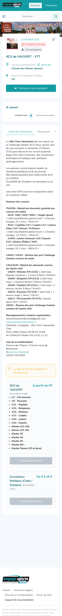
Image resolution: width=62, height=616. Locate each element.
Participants (43, 131)
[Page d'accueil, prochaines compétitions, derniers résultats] (12, 5)
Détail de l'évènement (20, 131)
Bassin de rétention (17, 352)
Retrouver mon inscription (33, 88)
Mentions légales (23, 590)
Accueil (6, 590)
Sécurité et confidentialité (19, 595)
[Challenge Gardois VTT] (12, 43)
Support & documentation (19, 600)
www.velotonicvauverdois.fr (21, 322)
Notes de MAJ (44, 595)
